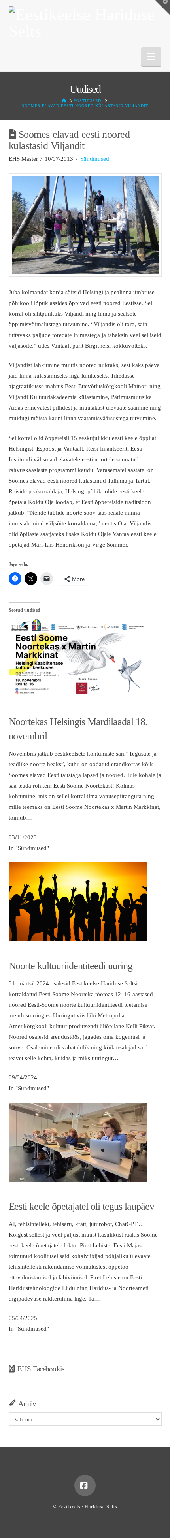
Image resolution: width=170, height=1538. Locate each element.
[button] (151, 56)
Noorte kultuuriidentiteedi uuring (71, 966)
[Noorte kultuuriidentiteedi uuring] (78, 901)
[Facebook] (85, 1485)
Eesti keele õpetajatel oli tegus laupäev (82, 1206)
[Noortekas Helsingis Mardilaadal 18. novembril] (78, 657)
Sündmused (94, 159)
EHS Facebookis (40, 1369)
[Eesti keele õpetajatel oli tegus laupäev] (78, 1141)
